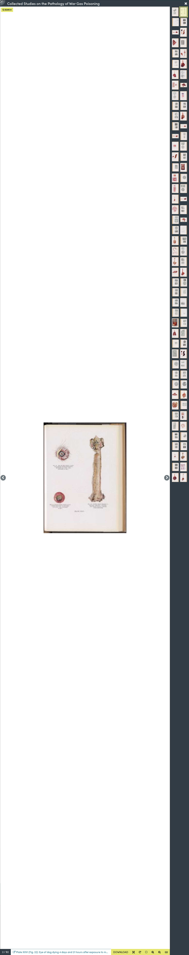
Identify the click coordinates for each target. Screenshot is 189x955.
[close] (185, 3)
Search (8, 9)
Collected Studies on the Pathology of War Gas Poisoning (53, 3)
